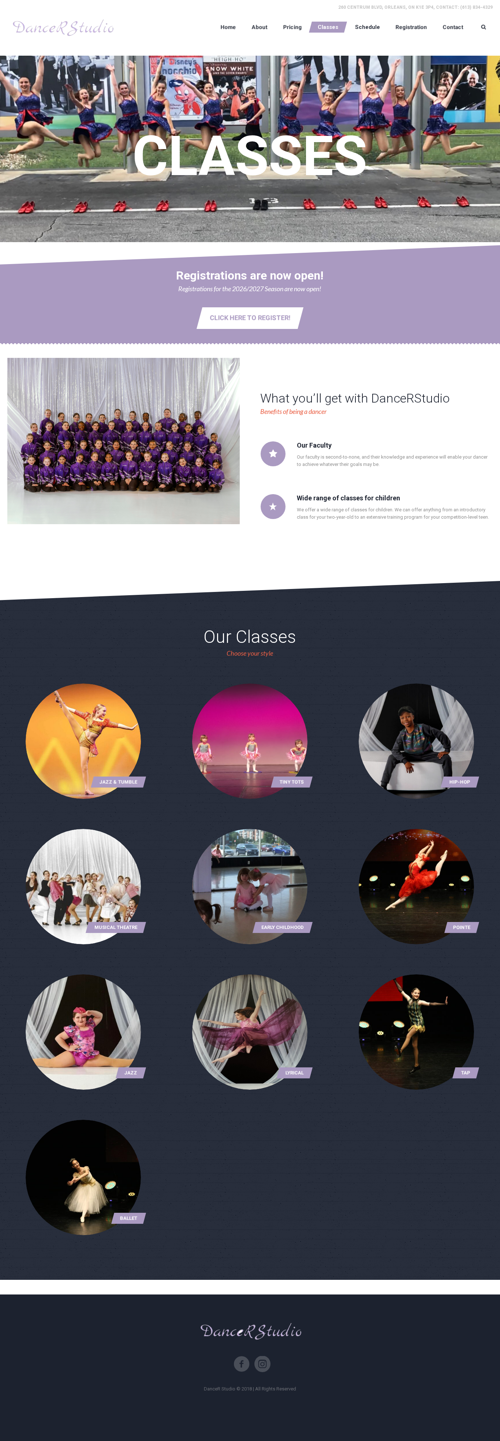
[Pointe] (416, 886)
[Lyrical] (250, 1032)
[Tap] (416, 1032)
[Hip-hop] (416, 741)
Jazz (130, 1072)
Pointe (461, 927)
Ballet (128, 1218)
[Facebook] (242, 1364)
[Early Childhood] (250, 886)
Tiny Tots (292, 782)
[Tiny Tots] (250, 741)
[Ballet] (83, 1177)
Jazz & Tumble (118, 782)
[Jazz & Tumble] (83, 741)
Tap (465, 1072)
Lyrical (295, 1072)
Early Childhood (282, 927)
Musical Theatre (115, 927)
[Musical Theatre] (83, 886)
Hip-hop (459, 782)
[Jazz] (83, 1032)
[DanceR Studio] (62, 27)
